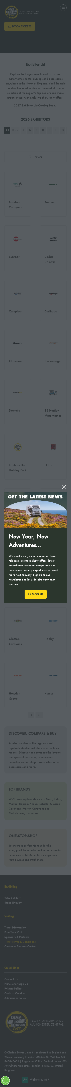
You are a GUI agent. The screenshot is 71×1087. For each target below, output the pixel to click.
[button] (64, 487)
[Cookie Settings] (5, 1080)
